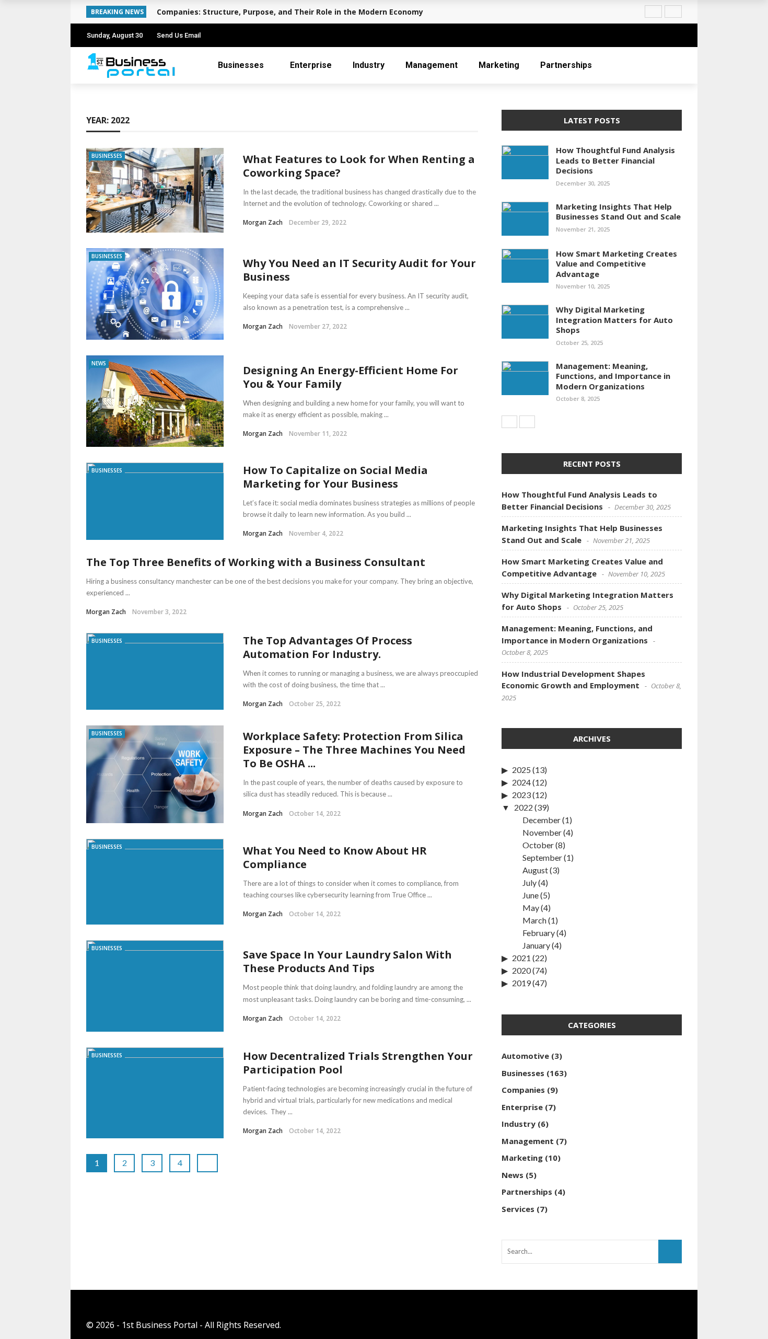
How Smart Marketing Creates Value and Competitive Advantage (616, 263)
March (534, 920)
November (542, 832)
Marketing (499, 65)
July (529, 882)
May (530, 908)
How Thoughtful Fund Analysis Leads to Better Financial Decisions (615, 160)
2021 (521, 958)
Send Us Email (179, 35)
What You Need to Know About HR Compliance (335, 857)
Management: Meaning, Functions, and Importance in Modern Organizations (613, 376)
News (98, 363)
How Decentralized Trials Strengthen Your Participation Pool (358, 1063)
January (536, 945)
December (541, 820)
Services (518, 1209)
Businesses (241, 65)
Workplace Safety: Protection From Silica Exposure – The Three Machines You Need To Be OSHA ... (354, 749)
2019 (521, 983)
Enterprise (311, 65)
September (542, 857)
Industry (369, 65)
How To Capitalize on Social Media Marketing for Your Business (335, 477)
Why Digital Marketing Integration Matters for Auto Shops (614, 319)
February (538, 933)
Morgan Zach (263, 222)
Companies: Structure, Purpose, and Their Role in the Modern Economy (290, 12)
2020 (521, 970)
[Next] (527, 421)
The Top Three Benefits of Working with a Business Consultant (255, 562)
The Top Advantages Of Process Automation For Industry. (327, 647)
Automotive (525, 1056)
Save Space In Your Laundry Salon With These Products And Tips (347, 961)
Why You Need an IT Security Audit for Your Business (359, 270)
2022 (523, 807)
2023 (521, 795)
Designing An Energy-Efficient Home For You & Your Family (350, 377)
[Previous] (509, 421)
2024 (521, 782)
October (538, 845)
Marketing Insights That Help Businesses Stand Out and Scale (618, 211)
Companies (523, 1089)
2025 (521, 770)
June (530, 895)
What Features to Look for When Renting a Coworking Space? (359, 166)
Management (431, 65)
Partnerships (566, 65)
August (535, 870)
